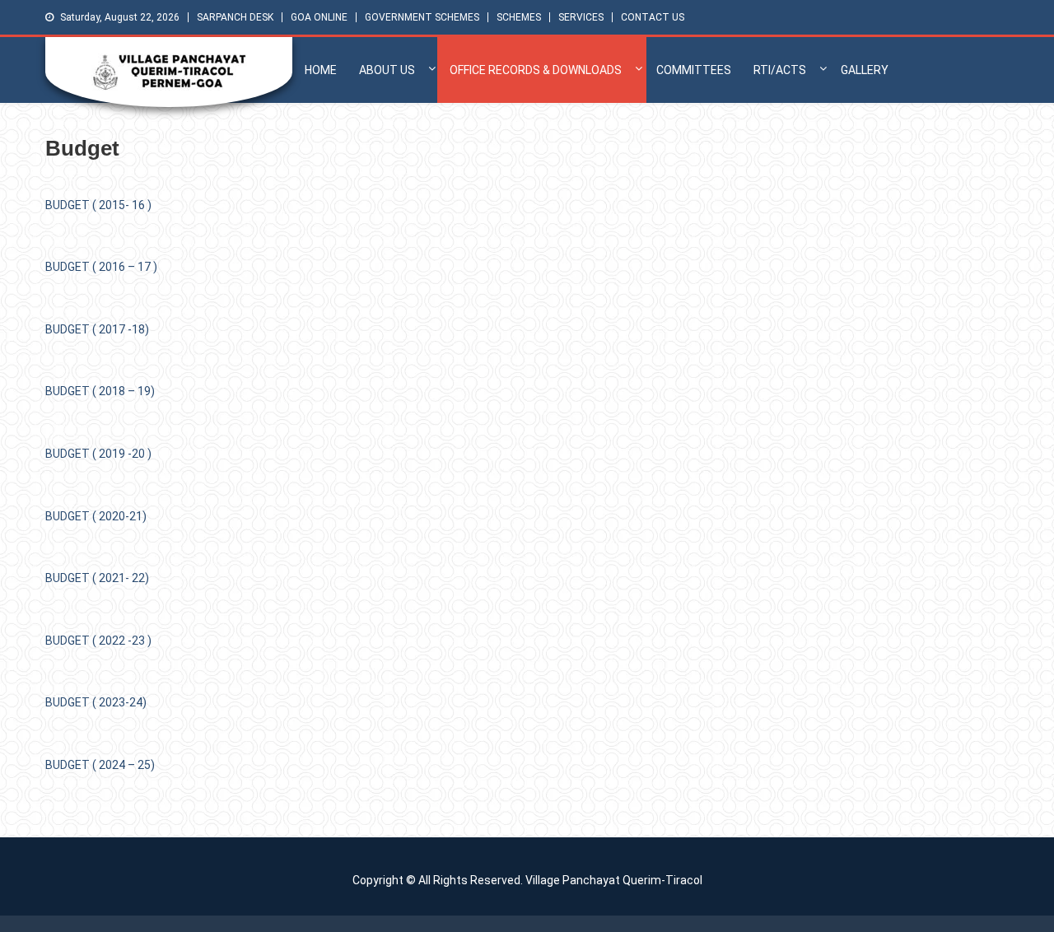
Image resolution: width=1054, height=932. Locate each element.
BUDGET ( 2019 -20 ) (98, 453)
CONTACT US (652, 17)
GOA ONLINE (319, 17)
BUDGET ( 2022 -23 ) (98, 640)
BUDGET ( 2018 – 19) (100, 391)
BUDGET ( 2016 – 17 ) (101, 266)
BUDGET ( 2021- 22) (97, 578)
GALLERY (864, 70)
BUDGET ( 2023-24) (96, 702)
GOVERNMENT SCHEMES (422, 17)
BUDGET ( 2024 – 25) (100, 764)
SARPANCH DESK (235, 17)
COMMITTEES (693, 70)
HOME (321, 70)
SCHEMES (519, 17)
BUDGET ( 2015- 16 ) (98, 205)
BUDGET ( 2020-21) (96, 516)
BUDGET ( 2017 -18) (97, 329)
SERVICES (581, 17)
